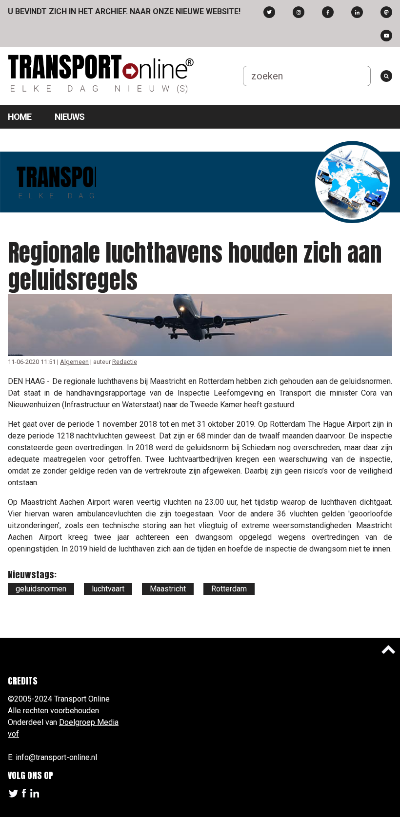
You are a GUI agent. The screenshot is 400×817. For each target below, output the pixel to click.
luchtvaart (108, 588)
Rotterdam (229, 588)
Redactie (124, 361)
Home (19, 117)
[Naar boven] (388, 649)
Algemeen (74, 361)
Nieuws (69, 117)
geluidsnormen (41, 588)
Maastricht (168, 588)
